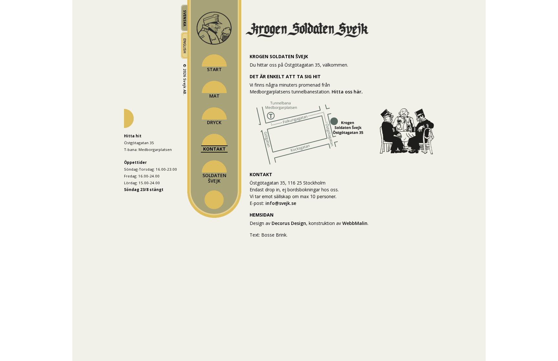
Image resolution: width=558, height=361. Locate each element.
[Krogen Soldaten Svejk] (309, 37)
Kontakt (214, 149)
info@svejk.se (280, 203)
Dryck (214, 122)
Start (214, 69)
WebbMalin (354, 223)
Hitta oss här (346, 92)
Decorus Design (289, 223)
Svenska (184, 18)
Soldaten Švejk (214, 178)
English (184, 45)
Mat (214, 96)
